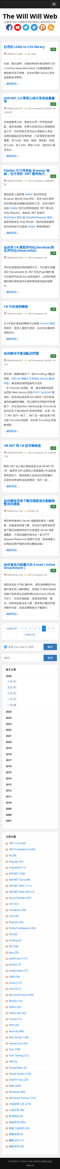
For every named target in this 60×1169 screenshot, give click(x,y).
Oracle (15, 1019)
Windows (17, 1092)
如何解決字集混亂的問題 (21, 353)
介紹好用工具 (20, 1104)
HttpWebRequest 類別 (39, 217)
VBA (13, 1061)
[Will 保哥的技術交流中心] (9, 27)
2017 (9, 760)
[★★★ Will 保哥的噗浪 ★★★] (43, 27)
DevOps (16, 922)
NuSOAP (46, 392)
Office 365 (17, 1013)
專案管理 (16, 1134)
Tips (6, 364)
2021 (9, 736)
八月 (9, 681)
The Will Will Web (30, 16)
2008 (9, 815)
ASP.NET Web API (21, 892)
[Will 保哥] (18, 27)
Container (17, 910)
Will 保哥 (33, 1161)
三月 (9, 693)
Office (15, 1007)
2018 (9, 754)
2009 (9, 809)
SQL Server (19, 1037)
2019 (9, 748)
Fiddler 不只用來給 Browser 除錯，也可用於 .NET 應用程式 (27, 172)
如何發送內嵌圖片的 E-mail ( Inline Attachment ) (29, 566)
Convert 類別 (47, 323)
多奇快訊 (16, 1116)
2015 (9, 772)
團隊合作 (16, 1140)
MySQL (15, 1001)
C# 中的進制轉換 (16, 306)
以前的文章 (30, 634)
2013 (9, 784)
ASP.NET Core (19, 879)
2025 (9, 711)
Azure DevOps (20, 898)
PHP (35, 392)
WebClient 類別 (13, 217)
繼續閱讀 (11, 83)
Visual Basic (18, 1067)
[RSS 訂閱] (51, 27)
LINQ (33, 53)
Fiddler (29, 194)
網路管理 (16, 1146)
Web (15, 1086)
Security (16, 1031)
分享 (53, 49)
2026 (11, 690)
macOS (15, 988)
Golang (15, 940)
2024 (9, 718)
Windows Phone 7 (22, 1098)
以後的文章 (12, 628)
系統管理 (17, 1122)
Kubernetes (18, 970)
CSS (13, 916)
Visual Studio (20, 1073)
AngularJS (17, 867)
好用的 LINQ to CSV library (24, 47)
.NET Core (17, 843)
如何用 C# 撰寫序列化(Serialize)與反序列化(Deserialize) (29, 249)
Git (13, 934)
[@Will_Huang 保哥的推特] (26, 27)
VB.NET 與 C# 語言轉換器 (22, 445)
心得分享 (8, 112)
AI (12, 855)
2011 (9, 796)
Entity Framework (22, 928)
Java (14, 952)
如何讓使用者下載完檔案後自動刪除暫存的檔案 (29, 502)
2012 (9, 790)
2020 (9, 742)
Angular (16, 861)
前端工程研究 (19, 1128)
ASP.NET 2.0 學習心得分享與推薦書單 (29, 99)
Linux (15, 983)
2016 (9, 766)
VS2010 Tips (18, 1079)
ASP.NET (48, 108)
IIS (13, 946)
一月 (9, 705)
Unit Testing (18, 1055)
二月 (9, 699)
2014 (9, 778)
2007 (9, 821)
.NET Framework (35, 108)
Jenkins (15, 964)
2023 (9, 724)
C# (29, 53)
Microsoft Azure (21, 995)
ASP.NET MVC (20, 885)
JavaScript (18, 958)
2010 (9, 802)
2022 (9, 730)
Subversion (18, 1043)
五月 (9, 687)
